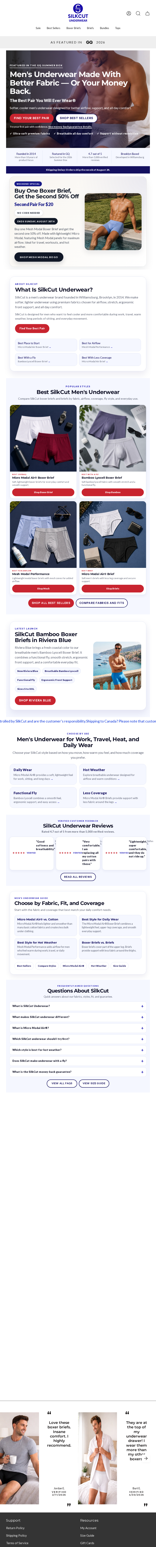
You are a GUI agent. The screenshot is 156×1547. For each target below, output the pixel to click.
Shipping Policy (16, 1535)
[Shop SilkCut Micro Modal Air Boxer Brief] (43, 438)
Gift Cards (87, 1543)
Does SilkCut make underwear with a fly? (39, 1060)
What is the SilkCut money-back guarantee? (42, 1071)
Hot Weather (98, 965)
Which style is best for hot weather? (37, 1049)
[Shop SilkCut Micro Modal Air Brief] (112, 534)
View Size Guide (94, 1083)
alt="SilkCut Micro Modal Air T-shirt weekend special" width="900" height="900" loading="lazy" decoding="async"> (113, 221)
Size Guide (119, 965)
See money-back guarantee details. (70, 126)
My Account (88, 1528)
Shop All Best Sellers (51, 602)
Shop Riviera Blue (35, 700)
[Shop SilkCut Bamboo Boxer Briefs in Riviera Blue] (117, 666)
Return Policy (15, 1528)
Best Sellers (24, 965)
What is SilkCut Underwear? (31, 1006)
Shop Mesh (43, 588)
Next (146, 1458)
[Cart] (147, 13)
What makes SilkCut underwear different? (40, 1017)
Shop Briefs (112, 588)
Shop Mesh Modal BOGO (39, 257)
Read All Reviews (78, 876)
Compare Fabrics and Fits (101, 602)
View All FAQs (62, 1083)
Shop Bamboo (112, 492)
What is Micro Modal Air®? (30, 1028)
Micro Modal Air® (73, 965)
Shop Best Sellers (76, 118)
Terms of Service (17, 1543)
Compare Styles (47, 965)
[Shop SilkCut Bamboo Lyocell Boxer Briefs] (112, 438)
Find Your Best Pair (31, 118)
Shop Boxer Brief (43, 492)
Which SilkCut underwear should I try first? (40, 1038)
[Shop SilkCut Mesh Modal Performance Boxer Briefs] (43, 534)
